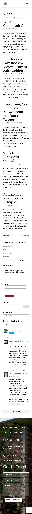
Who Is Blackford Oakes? (11, 157)
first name (8, 284)
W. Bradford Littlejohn (10, 74)
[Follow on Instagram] (16, 432)
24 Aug (11, 344)
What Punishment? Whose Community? (13, 20)
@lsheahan (11, 376)
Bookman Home (8, 246)
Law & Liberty (14, 341)
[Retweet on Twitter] (8, 337)
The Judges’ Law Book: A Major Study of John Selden (15, 65)
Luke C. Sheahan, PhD (16, 374)
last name (7, 290)
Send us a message (13, 500)
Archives (6, 257)
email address (9, 279)
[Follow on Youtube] (21, 432)
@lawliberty (25, 341)
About (5, 250)
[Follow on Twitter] (10, 432)
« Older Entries (8, 235)
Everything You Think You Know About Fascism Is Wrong (15, 112)
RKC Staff (7, 29)
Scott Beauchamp (9, 122)
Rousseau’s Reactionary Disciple (13, 198)
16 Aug (17, 376)
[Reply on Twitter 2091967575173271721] (10, 365)
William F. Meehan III (10, 164)
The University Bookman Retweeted (17, 338)
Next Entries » (24, 235)
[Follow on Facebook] (5, 432)
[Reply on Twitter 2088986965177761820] (10, 404)
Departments (7, 253)
